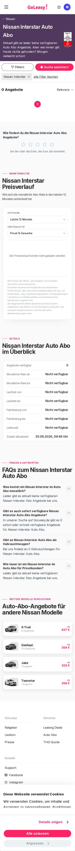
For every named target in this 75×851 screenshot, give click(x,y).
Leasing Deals (52, 727)
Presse (9, 742)
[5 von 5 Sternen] (52, 144)
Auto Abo (50, 735)
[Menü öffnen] (6, 7)
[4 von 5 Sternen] (45, 144)
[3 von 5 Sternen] (37, 144)
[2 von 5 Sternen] (30, 144)
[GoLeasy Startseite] (37, 7)
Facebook (16, 775)
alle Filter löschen (46, 77)
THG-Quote (51, 742)
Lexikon (10, 735)
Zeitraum (13, 213)
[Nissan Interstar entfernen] (29, 77)
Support (10, 768)
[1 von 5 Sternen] (23, 144)
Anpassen (35, 843)
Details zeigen (50, 822)
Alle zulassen (37, 833)
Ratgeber (11, 727)
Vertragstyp (16, 227)
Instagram (16, 782)
